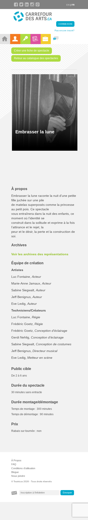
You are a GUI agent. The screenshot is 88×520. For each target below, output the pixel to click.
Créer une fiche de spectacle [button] (31, 50)
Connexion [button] (65, 24)
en (67, 5)
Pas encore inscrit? (64, 30)
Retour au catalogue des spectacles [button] (36, 58)
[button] (46, 254)
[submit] (67, 492)
